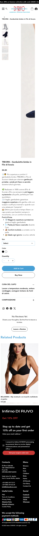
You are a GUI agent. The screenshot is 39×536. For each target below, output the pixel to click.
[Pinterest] (11, 308)
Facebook (26, 494)
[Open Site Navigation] (3, 9)
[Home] (2, 17)
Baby (25, 476)
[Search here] (6, 8)
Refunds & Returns (8, 504)
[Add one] (13, 260)
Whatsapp (26, 502)
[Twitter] (14, 308)
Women (25, 466)
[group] (19, 373)
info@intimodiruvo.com (9, 487)
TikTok (25, 499)
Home (25, 478)
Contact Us (27, 486)
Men (24, 468)
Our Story (26, 483)
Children (26, 473)
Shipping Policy (7, 502)
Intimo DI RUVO (17, 411)
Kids (24, 471)
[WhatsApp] (3, 308)
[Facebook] (7, 308)
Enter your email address (12, 434)
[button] (32, 8)
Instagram (26, 497)
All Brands (26, 481)
